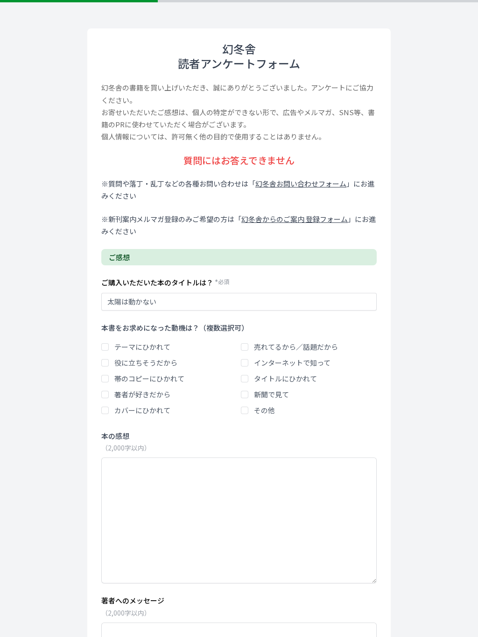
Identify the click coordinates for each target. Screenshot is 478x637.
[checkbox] (105, 347)
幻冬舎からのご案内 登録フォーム (294, 219)
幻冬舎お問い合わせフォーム (300, 183)
